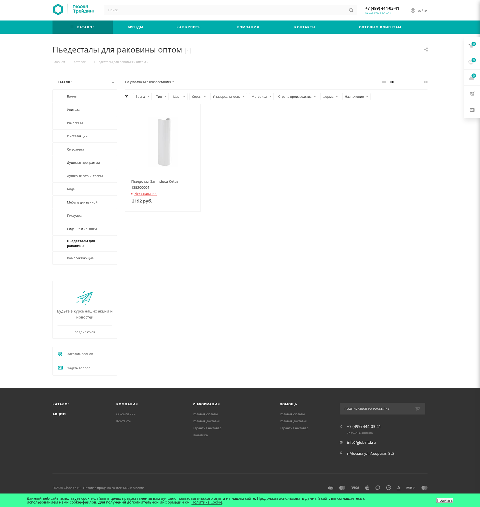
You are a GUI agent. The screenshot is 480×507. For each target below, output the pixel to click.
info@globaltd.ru (361, 442)
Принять (445, 500)
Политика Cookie (207, 502)
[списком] (418, 82)
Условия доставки (206, 421)
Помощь (288, 404)
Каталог (61, 404)
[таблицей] (425, 82)
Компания (127, 404)
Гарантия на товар (207, 428)
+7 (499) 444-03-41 (382, 8)
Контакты (123, 421)
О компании (126, 414)
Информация (206, 404)
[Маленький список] (383, 82)
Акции (59, 414)
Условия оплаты (205, 414)
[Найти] (351, 10)
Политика (200, 435)
